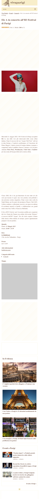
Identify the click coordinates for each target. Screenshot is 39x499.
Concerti (5, 256)
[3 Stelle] (5, 27)
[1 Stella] (2, 27)
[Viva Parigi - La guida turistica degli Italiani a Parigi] (19, 3)
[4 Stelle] (6, 27)
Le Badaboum (6, 235)
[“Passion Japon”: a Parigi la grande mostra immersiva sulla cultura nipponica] (7, 457)
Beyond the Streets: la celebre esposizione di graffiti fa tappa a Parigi (24, 465)
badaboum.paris (6, 250)
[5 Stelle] (8, 27)
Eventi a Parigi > (31, 484)
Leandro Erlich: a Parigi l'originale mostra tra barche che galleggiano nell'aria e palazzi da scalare (24, 475)
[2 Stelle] (3, 27)
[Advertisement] (19, 49)
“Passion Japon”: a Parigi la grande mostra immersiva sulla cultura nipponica (24, 455)
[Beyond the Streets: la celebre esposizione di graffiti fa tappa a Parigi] (7, 468)
